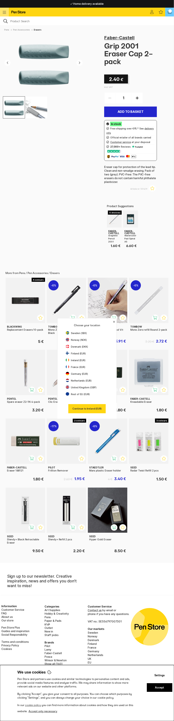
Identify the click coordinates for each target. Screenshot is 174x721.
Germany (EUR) (79, 373)
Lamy (48, 649)
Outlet (49, 628)
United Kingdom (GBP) (83, 387)
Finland (92, 644)
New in (49, 631)
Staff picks (51, 635)
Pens (6, 30)
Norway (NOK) (79, 339)
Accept (159, 687)
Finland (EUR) (78, 353)
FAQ (3, 613)
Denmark (93, 640)
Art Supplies (52, 610)
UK (89, 658)
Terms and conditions (15, 641)
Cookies (6, 649)
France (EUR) (78, 367)
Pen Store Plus (10, 627)
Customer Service (12, 609)
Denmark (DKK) (79, 346)
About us (7, 617)
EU (89, 662)
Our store (7, 620)
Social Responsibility (14, 634)
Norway (92, 636)
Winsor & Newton (55, 660)
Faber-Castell (119, 37)
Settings (159, 675)
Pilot (47, 646)
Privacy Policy (10, 645)
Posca (48, 656)
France (92, 647)
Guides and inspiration (15, 631)
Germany (93, 651)
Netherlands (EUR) (81, 380)
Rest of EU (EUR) (80, 394)
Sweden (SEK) (79, 333)
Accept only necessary (43, 711)
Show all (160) (54, 664)
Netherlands (95, 655)
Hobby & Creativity (57, 613)
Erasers (37, 30)
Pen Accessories (21, 30)
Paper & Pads (53, 620)
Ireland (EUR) (78, 360)
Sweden (93, 632)
